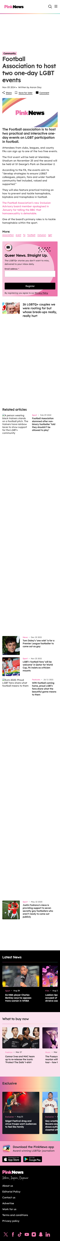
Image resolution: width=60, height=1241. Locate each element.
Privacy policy (10, 1220)
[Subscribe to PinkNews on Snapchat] (40, 1235)
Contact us (8, 1197)
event (18, 235)
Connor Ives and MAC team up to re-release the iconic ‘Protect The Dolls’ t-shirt (20, 1059)
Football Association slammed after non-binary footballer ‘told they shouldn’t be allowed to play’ (43, 424)
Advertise (8, 1203)
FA (24, 235)
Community (9, 53)
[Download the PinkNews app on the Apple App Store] (11, 1159)
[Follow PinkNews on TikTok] (20, 1235)
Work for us (9, 1209)
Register (30, 286)
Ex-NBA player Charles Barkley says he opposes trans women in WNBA (18, 997)
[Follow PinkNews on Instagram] (33, 1235)
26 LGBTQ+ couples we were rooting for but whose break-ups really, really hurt (40, 310)
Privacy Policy (41, 293)
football (31, 235)
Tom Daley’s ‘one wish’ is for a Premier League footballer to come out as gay (38, 643)
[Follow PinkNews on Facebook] (13, 1235)
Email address (15, 269)
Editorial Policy (11, 1191)
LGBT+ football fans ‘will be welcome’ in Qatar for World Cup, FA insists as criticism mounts (38, 666)
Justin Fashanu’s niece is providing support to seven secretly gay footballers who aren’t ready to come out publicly (38, 911)
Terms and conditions (15, 1215)
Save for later (25, 92)
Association (8, 235)
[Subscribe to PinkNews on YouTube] (26, 1235)
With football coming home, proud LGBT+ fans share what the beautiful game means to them (44, 688)
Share (9, 92)
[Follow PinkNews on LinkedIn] (47, 1235)
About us (7, 1185)
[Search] (50, 6)
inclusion (41, 235)
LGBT (50, 235)
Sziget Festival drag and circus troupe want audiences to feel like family (20, 1124)
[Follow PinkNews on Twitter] (5, 1235)
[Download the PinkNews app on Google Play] (32, 1159)
